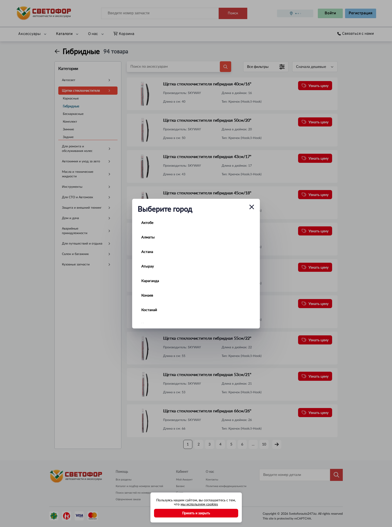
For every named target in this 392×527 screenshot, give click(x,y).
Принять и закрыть (196, 513)
